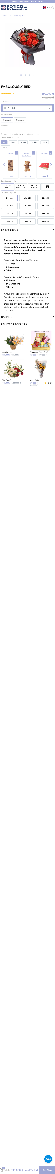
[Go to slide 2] (25, 75)
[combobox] (46, 7)
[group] (27, 45)
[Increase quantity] (18, 129)
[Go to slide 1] (21, 75)
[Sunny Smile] (41, 372)
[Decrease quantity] (3, 129)
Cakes (13, 142)
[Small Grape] (14, 343)
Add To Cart (31, 1170)
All (4, 142)
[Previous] (4, 164)
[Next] (50, 164)
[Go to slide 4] (34, 75)
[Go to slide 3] (29, 75)
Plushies (34, 142)
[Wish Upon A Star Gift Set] (41, 343)
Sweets (23, 142)
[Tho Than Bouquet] (14, 372)
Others (5, 147)
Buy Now (47, 1170)
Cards (44, 142)
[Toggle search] (52, 7)
